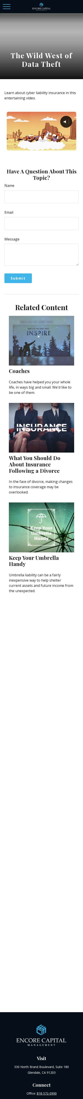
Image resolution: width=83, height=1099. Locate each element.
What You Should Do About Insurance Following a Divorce (34, 464)
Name (9, 185)
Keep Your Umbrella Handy (34, 561)
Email (8, 212)
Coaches (19, 370)
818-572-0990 (47, 1093)
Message (11, 239)
